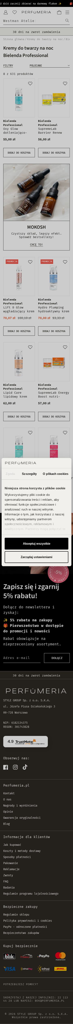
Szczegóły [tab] (29, 473)
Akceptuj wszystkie (36, 543)
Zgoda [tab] (10, 473)
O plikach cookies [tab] (55, 473)
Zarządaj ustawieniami (36, 557)
